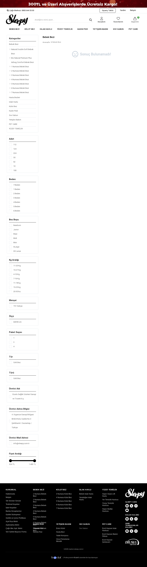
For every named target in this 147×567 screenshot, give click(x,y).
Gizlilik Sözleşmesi (13, 515)
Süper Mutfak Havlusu (107, 510)
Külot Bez (13, 106)
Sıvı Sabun (13, 115)
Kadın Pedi (13, 111)
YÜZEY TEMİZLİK (64, 29)
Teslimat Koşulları (13, 504)
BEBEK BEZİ (14, 29)
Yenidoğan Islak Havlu (85, 498)
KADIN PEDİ (82, 29)
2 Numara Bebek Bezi (20, 71)
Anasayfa (46, 42)
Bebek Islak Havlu (86, 494)
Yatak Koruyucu (62, 536)
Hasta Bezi (60, 532)
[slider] (10, 460)
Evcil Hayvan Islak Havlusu (109, 529)
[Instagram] (136, 506)
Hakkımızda (10, 494)
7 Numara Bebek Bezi (20, 92)
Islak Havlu (13, 102)
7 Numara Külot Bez (64, 508)
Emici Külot (60, 528)
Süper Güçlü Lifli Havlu (108, 495)
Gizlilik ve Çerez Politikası (16, 518)
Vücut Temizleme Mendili (62, 540)
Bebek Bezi (13, 44)
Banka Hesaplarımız (14, 511)
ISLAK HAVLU (46, 29)
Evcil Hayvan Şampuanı (107, 541)
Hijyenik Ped (38, 528)
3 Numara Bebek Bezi (20, 75)
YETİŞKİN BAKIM (100, 29)
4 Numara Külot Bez (64, 497)
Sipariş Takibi (107, 10)
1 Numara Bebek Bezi (20, 66)
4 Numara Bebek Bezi (20, 79)
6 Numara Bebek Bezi (20, 88)
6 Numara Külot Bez (64, 505)
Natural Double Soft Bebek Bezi (22, 51)
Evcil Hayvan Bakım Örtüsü (110, 535)
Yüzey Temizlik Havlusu (108, 504)
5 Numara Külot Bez (64, 501)
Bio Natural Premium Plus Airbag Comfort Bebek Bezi (22, 60)
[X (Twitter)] (131, 506)
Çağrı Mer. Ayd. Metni (14, 528)
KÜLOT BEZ (30, 29)
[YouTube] (127, 510)
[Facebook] (127, 506)
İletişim (133, 10)
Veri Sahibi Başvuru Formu (16, 532)
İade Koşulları (11, 508)
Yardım (123, 10)
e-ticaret (75, 558)
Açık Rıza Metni (12, 521)
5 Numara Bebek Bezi (20, 84)
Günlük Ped (37, 532)
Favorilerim (118, 22)
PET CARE (133, 29)
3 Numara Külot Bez (64, 494)
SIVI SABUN (118, 29)
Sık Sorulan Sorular (13, 501)
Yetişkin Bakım (15, 120)
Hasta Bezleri (14, 97)
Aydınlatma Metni (12, 525)
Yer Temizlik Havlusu (110, 500)
